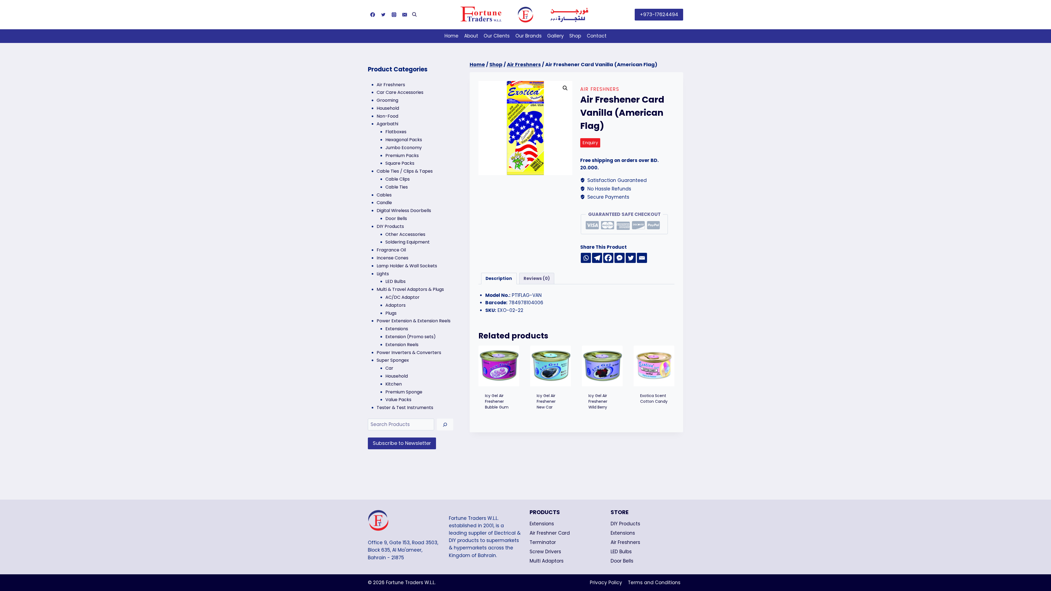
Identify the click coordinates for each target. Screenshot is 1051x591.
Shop (575, 36)
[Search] (445, 424)
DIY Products (625, 523)
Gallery (555, 36)
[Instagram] (394, 14)
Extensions (542, 523)
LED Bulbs (621, 551)
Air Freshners (599, 89)
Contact (597, 36)
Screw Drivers (545, 551)
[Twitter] (383, 14)
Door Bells (622, 561)
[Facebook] (372, 14)
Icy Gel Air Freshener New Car (546, 401)
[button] (565, 88)
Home (451, 36)
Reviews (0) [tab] (537, 278)
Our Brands (528, 36)
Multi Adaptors (547, 561)
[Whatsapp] (586, 258)
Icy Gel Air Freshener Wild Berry (597, 401)
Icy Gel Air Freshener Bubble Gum (497, 401)
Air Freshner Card (550, 533)
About (471, 36)
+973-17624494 (659, 14)
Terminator (543, 542)
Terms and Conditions (654, 582)
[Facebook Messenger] (619, 258)
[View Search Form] (414, 14)
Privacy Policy (606, 582)
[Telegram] (597, 258)
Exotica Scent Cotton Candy (654, 398)
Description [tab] (499, 278)
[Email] (404, 14)
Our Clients (497, 36)
